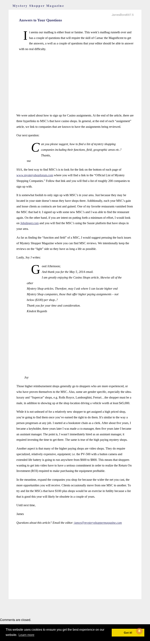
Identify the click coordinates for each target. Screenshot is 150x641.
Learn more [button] (26, 635)
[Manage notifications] (139, 631)
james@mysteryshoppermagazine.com (97, 522)
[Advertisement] (75, 82)
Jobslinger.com (29, 223)
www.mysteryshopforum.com (34, 175)
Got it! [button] (128, 632)
